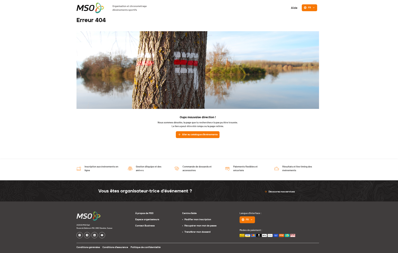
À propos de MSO (144, 213)
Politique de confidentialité (146, 247)
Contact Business (145, 225)
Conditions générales (88, 247)
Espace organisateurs (147, 219)
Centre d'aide (189, 213)
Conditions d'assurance (115, 247)
